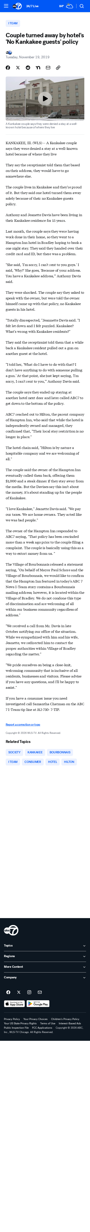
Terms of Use (47, 1023)
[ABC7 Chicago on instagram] (29, 992)
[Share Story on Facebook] (8, 67)
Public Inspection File (16, 1027)
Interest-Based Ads (70, 1023)
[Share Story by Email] (48, 67)
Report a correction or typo (23, 725)
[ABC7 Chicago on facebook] (8, 992)
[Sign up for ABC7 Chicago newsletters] (39, 992)
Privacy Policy (12, 1019)
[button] (6, 6)
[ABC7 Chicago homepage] (17, 6)
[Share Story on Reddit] (28, 67)
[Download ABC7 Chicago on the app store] (14, 1003)
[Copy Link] (58, 67)
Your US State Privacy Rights (20, 1023)
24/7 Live (32, 6)
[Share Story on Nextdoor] (38, 67)
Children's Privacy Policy (65, 1019)
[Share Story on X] (18, 67)
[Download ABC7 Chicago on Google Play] (38, 1003)
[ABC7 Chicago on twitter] (18, 992)
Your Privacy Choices (35, 1019)
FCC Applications (42, 1027)
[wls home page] (11, 930)
